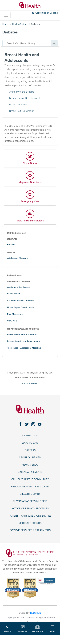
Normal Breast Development (24, 98)
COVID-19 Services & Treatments (30, 530)
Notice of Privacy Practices (30, 508)
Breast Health (13, 293)
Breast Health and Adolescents (22, 334)
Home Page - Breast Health (20, 307)
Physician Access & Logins (30, 501)
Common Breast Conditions (20, 300)
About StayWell (29, 383)
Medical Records (30, 523)
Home (5, 24)
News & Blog (30, 464)
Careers (30, 450)
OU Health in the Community (30, 479)
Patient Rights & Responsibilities (30, 515)
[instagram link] (33, 424)
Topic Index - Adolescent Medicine (24, 348)
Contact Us (30, 435)
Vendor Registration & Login (30, 486)
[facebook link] (20, 424)
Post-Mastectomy (15, 314)
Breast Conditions (18, 104)
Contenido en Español (46, 12)
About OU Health (30, 457)
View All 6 (12, 320)
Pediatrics (12, 244)
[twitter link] (27, 424)
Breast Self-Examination (21, 111)
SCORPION (35, 613)
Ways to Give (30, 442)
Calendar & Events (30, 472)
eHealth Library (30, 494)
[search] (26, 43)
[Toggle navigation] (6, 15)
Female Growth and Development (23, 341)
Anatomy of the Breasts (21, 91)
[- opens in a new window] (30, 552)
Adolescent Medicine (17, 258)
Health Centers (19, 24)
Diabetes (35, 24)
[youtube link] (39, 424)
